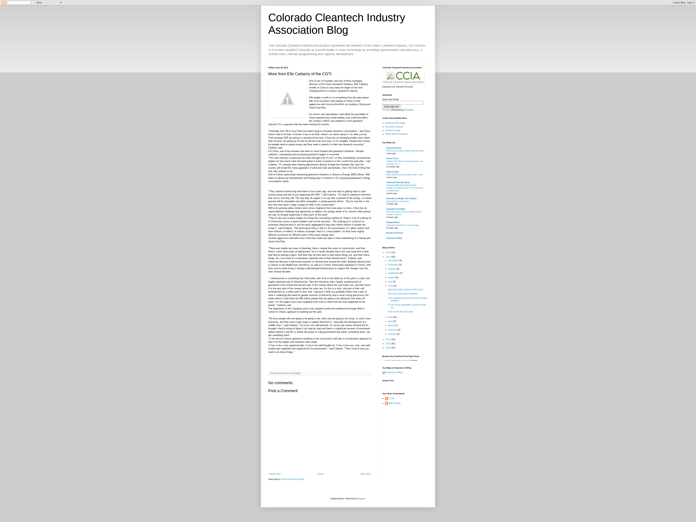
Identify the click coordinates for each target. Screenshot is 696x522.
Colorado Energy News (398, 182)
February (393, 330)
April (390, 321)
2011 (388, 339)
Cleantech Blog (394, 238)
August (392, 277)
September (394, 273)
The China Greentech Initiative (403, 294)
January (392, 334)
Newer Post (275, 474)
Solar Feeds (392, 172)
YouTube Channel (394, 127)
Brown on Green (394, 233)
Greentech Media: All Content (401, 198)
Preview (386, 110)
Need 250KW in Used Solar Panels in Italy (404, 175)
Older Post (365, 474)
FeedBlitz (409, 110)
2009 (388, 347)
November (393, 264)
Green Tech (392, 158)
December (393, 260)
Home (321, 474)
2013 (388, 252)
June (391, 286)
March (391, 325)
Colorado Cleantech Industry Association (396, 360)
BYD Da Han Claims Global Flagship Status (405, 151)
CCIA (391, 398)
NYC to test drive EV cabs (400, 311)
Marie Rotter (395, 403)
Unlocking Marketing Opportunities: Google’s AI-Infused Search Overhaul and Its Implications (404, 188)
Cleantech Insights (395, 209)
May (390, 317)
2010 (388, 343)
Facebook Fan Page (395, 123)
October (392, 269)
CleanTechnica (393, 148)
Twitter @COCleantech (396, 134)
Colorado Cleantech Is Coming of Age (402, 225)
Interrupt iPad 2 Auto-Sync (397, 201)
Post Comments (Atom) (293, 479)
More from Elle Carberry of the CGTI (405, 289)
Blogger (361, 498)
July (390, 281)
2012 (388, 257)
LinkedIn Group (392, 130)
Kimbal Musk (393, 222)
